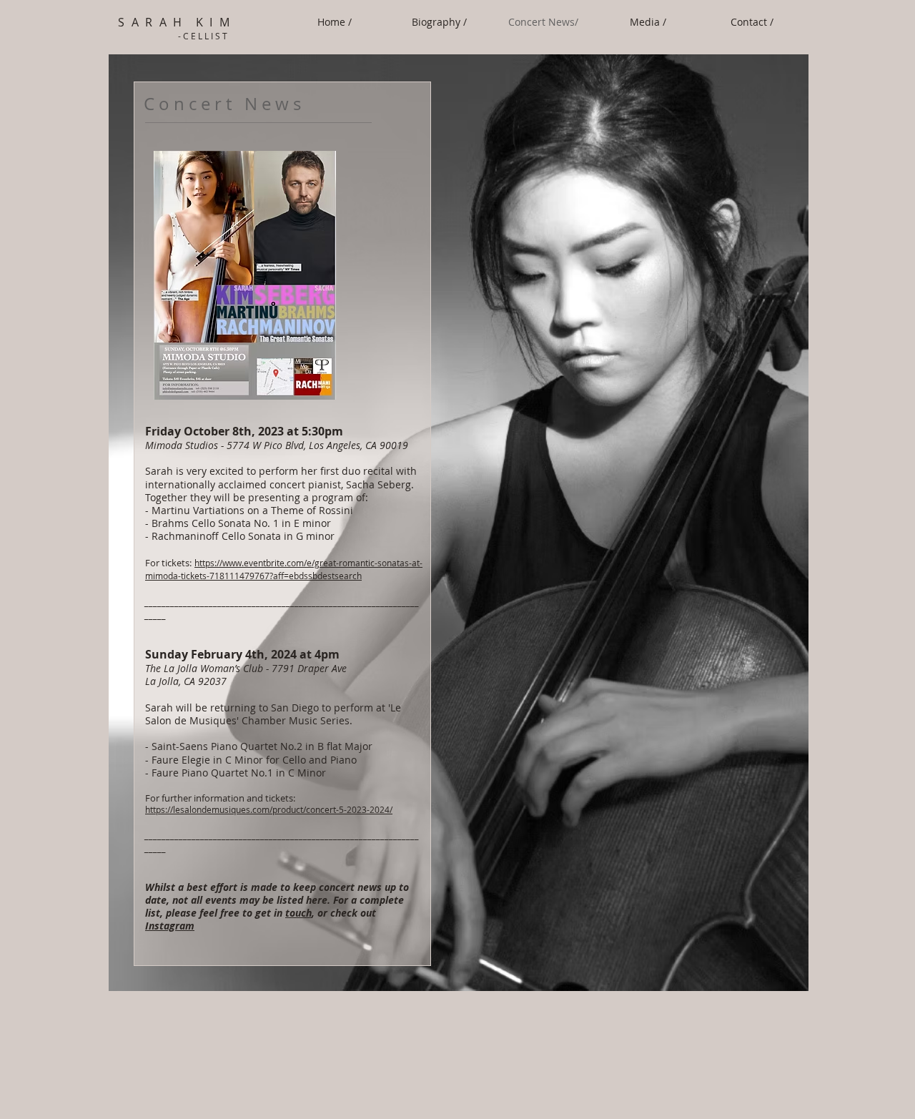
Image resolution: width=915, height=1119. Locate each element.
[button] (647, 22)
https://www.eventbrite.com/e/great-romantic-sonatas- (303, 562)
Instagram (169, 925)
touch (298, 913)
